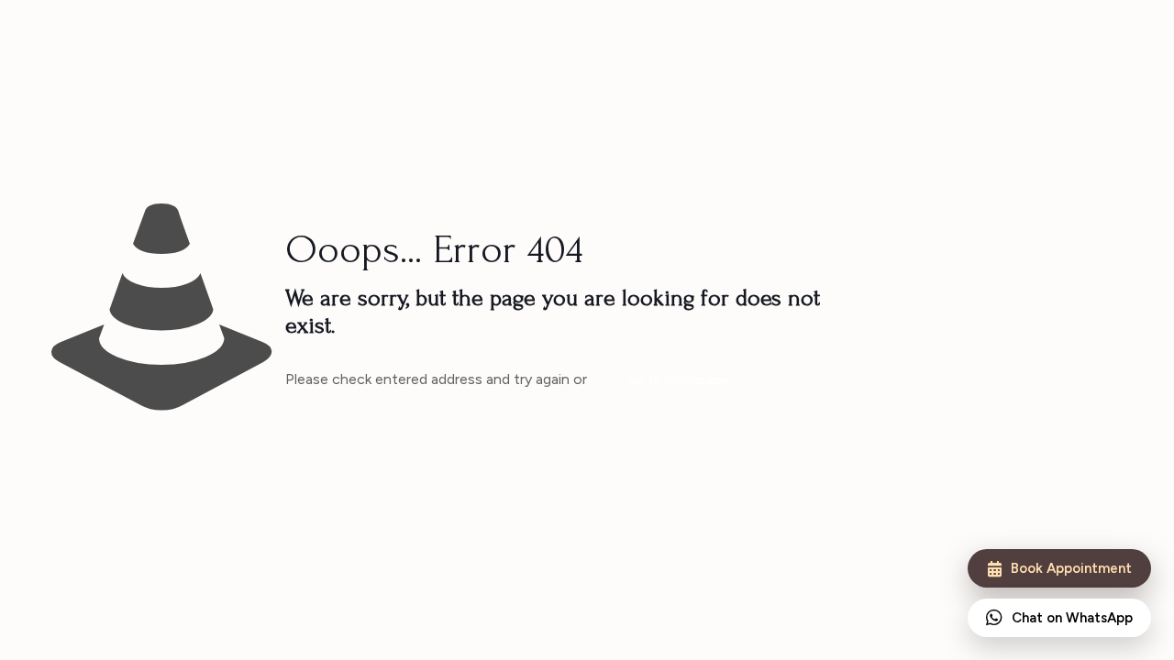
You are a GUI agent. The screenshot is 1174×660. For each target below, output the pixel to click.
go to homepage (678, 380)
